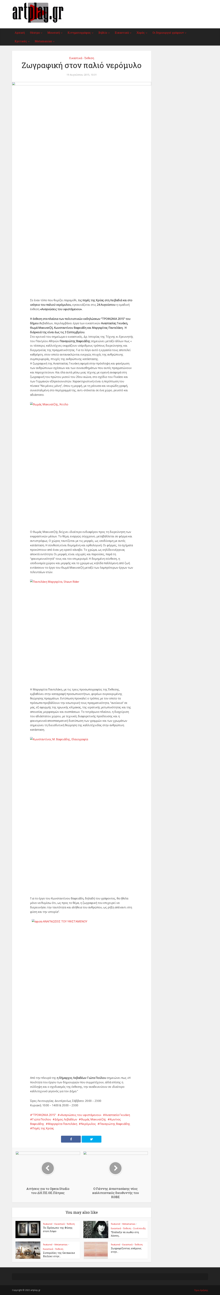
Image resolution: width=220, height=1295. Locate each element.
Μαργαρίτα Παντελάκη (62, 1124)
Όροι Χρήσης (201, 1290)
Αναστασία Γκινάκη (117, 1115)
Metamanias (43, 41)
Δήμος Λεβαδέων (66, 1119)
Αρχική (20, 32)
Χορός (140, 32)
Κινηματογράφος (79, 32)
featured (47, 1223)
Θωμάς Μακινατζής (93, 1119)
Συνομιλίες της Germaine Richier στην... (59, 1254)
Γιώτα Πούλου (41, 1119)
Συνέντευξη (139, 1228)
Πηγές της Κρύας (43, 1128)
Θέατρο (35, 32)
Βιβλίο (102, 32)
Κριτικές (21, 41)
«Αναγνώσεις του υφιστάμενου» (80, 1115)
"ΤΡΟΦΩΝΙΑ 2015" (44, 1115)
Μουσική (53, 32)
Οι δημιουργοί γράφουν (168, 32)
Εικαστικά (122, 32)
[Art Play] (38, 13)
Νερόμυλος (88, 1124)
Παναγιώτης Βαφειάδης (115, 1124)
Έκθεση (89, 58)
